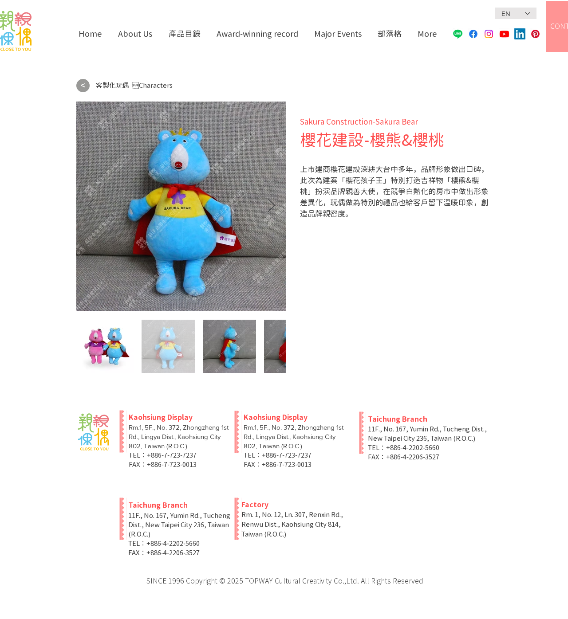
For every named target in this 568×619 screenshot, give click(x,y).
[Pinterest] (535, 33)
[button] (186, 33)
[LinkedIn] (519, 33)
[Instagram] (488, 33)
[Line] (457, 33)
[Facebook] (473, 33)
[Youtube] (504, 33)
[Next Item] (271, 206)
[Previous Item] (91, 206)
